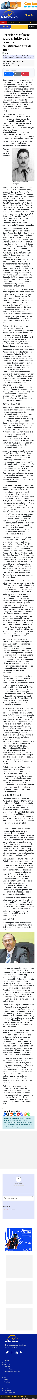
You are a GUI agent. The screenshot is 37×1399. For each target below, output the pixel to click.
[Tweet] (18, 65)
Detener (25, 74)
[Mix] (25, 1114)
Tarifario (6, 1388)
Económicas (7, 1367)
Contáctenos (8, 1390)
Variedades (7, 1382)
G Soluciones (34, 1398)
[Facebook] (4, 1114)
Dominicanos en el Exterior (12, 1371)
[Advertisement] (18, 1150)
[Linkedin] (14, 1114)
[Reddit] (11, 1114)
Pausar (17, 74)
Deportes (26, 23)
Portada (6, 1360)
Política (20, 23)
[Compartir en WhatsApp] (12, 65)
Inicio (3, 23)
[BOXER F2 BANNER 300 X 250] (18, 1240)
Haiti (5, 1377)
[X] (7, 1114)
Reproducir (8, 74)
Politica (6, 1362)
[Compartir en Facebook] (15, 65)
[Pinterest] (18, 1114)
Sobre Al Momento (10, 1393)
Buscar (33, 27)
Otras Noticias (12, 23)
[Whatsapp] (28, 1114)
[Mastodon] (21, 1114)
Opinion (6, 1380)
